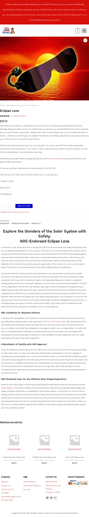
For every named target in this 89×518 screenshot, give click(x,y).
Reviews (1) (35, 223)
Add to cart (24, 206)
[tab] (4, 223)
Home (2, 105)
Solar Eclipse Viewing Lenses (17, 105)
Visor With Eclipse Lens (56, 321)
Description (4, 223)
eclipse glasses (7, 388)
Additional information (20, 223)
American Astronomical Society (55, 159)
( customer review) (18, 116)
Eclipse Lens (50, 251)
